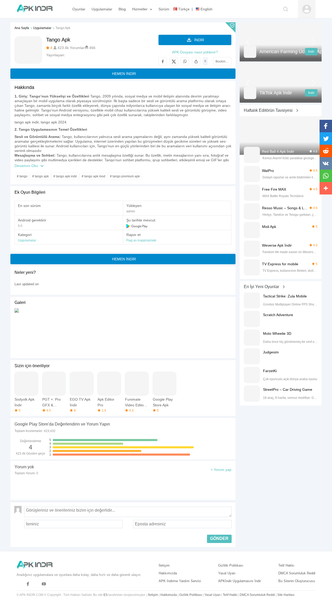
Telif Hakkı (286, 565)
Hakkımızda (168, 573)
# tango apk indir (65, 176)
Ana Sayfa (22, 28)
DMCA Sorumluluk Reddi (296, 573)
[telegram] (20, 584)
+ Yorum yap (221, 470)
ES (105, 595)
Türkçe (183, 9)
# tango (22, 176)
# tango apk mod (93, 176)
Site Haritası (285, 595)
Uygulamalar (42, 28)
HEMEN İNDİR (124, 74)
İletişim (164, 565)
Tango (95, 96)
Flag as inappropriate (141, 240)
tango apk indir (27, 122)
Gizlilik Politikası (230, 565)
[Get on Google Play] (137, 226)
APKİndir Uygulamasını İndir (239, 581)
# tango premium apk (125, 176)
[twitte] (36, 584)
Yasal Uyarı (227, 573)
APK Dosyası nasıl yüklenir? (195, 52)
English (205, 9)
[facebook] (28, 584)
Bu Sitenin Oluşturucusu (296, 581)
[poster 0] (17, 331)
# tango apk (40, 176)
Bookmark (223, 61)
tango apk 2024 (53, 122)
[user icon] (306, 9)
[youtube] (44, 584)
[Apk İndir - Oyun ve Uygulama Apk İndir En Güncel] (37, 9)
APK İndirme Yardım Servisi (180, 581)
